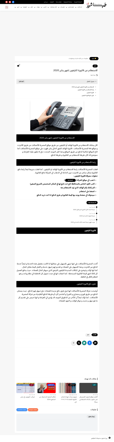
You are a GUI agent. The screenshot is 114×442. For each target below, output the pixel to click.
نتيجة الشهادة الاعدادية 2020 (87, 216)
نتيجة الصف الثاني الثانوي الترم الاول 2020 (84, 210)
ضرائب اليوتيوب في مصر (27, 397)
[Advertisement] (57, 33)
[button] (89, 343)
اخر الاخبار (80, 7)
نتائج (32, 7)
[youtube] (10, 2)
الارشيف (52, 2)
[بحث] (6, 7)
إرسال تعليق (91, 417)
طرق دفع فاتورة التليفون (87, 95)
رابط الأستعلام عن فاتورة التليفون (85, 90)
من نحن (46, 2)
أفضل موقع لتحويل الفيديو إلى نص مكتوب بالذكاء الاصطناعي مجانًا (88, 399)
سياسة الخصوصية (68, 2)
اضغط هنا (70, 180)
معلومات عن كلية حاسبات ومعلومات (78, 58)
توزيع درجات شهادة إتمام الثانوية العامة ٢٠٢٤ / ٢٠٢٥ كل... (69, 399)
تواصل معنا (58, 2)
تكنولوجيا (25, 7)
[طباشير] (97, 5)
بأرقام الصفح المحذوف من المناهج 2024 (47, 398)
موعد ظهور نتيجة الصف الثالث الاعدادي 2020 (83, 222)
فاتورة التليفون (90, 93)
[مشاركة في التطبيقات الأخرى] (73, 343)
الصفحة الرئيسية (78, 2)
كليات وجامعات (53, 7)
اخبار (95, 66)
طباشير (93, 438)
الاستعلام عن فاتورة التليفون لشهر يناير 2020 (83, 87)
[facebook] (13, 2)
